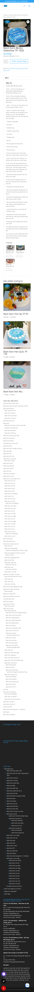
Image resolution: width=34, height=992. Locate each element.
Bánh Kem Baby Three (13, 635)
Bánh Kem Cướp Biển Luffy (13, 628)
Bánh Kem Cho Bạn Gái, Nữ (10, 544)
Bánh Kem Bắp (7, 451)
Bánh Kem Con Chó (10, 536)
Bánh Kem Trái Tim (11, 564)
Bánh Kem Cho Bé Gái (11, 663)
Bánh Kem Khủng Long (12, 681)
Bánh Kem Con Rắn (10, 524)
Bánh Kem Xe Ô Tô (11, 687)
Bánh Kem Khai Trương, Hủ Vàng (12, 448)
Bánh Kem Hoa (10, 555)
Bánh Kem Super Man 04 (20, 251)
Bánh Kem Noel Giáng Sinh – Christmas (18, 856)
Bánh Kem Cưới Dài (11, 569)
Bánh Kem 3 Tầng (9, 461)
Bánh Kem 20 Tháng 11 (11, 696)
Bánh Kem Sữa (9, 650)
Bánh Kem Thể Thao (10, 433)
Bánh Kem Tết (7, 471)
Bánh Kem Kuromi (11, 638)
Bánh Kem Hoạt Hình (10, 610)
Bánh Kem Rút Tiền (8, 456)
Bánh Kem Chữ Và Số (9, 704)
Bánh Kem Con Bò (10, 491)
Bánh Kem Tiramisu (10, 413)
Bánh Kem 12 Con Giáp (13, 858)
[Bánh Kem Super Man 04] (20, 247)
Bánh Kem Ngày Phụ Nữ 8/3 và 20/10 (15, 553)
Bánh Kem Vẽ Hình (8, 441)
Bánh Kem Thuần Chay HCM (11, 435)
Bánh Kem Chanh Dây (11, 415)
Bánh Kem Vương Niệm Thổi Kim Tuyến (17, 550)
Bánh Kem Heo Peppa (12, 533)
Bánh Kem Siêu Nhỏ (8, 438)
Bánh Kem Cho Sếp (10, 584)
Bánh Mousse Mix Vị (10, 410)
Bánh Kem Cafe (9, 581)
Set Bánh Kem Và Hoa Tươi (10, 443)
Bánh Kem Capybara (10, 655)
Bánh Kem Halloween (9, 714)
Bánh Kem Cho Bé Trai (11, 674)
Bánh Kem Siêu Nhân (12, 645)
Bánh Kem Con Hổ (14, 863)
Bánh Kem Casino (9, 606)
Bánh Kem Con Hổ (10, 511)
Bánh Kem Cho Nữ (12, 803)
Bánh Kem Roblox (11, 625)
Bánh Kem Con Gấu (10, 499)
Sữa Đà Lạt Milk (7, 707)
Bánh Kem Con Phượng (11, 493)
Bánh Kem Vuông (8, 601)
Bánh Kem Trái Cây (8, 476)
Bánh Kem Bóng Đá (11, 679)
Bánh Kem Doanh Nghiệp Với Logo (12, 586)
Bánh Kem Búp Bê (11, 665)
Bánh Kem (6, 423)
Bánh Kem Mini (7, 446)
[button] (27, 21)
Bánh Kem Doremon (17, 820)
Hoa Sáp (5, 689)
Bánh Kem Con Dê (10, 526)
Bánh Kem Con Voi (10, 488)
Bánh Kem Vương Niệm (11, 548)
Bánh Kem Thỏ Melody (12, 503)
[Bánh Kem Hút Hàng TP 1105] (10, 247)
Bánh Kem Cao (7, 453)
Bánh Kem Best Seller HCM (15, 15)
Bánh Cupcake (9, 591)
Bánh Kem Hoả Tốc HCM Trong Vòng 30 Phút (15, 406)
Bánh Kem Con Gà (10, 529)
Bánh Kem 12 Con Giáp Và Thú (11, 479)
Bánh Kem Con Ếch (10, 486)
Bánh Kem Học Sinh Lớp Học (12, 699)
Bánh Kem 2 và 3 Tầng (9, 459)
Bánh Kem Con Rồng (10, 516)
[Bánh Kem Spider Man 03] (10, 261)
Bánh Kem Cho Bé (8, 608)
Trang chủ (5, 15)
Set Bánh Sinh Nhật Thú (11, 428)
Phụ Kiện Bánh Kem (8, 599)
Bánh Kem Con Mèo (10, 513)
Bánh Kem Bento (14, 68)
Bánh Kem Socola (8, 463)
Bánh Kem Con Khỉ (10, 519)
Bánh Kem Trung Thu (9, 473)
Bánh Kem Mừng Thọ (9, 541)
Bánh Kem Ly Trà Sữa (10, 572)
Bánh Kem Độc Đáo (8, 466)
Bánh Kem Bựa (9, 579)
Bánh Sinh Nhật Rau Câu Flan (11, 596)
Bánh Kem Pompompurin (13, 617)
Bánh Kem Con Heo (10, 531)
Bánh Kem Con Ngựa (10, 521)
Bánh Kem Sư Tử (9, 496)
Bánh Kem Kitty (10, 667)
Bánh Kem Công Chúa (12, 670)
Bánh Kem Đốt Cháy (8, 421)
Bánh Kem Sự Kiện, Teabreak (11, 589)
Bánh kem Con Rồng (14, 868)
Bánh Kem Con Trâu (10, 508)
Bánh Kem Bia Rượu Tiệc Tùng (13, 576)
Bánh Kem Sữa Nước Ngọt (12, 652)
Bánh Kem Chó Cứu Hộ (12, 630)
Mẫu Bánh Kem (9, 769)
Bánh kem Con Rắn (14, 871)
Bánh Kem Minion (11, 684)
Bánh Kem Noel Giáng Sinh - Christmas (14, 709)
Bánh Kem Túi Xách (8, 701)
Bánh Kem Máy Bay (11, 676)
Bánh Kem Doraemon (12, 643)
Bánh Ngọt (6, 712)
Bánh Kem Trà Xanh (10, 418)
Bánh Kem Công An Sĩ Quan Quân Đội (15, 425)
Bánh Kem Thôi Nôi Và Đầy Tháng (14, 660)
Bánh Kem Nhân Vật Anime (13, 620)
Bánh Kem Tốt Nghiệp (11, 694)
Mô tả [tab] (6, 78)
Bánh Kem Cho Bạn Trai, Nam (11, 574)
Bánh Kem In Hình (8, 468)
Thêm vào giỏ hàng (19, 61)
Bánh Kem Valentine (10, 562)
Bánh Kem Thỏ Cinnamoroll (13, 615)
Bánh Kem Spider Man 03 (10, 265)
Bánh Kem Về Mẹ (9, 560)
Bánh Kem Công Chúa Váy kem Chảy (17, 672)
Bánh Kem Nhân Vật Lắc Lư (12, 657)
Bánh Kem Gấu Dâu (11, 640)
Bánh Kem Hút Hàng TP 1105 (10, 251)
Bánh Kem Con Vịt (10, 483)
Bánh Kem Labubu (11, 633)
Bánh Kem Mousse (8, 408)
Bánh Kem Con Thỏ (10, 501)
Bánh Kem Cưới (9, 567)
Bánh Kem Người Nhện (13, 647)
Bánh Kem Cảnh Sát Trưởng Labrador (16, 612)
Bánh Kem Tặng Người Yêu (12, 557)
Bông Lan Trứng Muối (9, 594)
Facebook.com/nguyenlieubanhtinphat (14, 962)
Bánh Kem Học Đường (9, 692)
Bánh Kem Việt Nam (10, 430)
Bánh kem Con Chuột (10, 506)
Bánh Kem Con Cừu (10, 481)
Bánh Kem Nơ (8, 546)
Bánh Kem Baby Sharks (12, 623)
